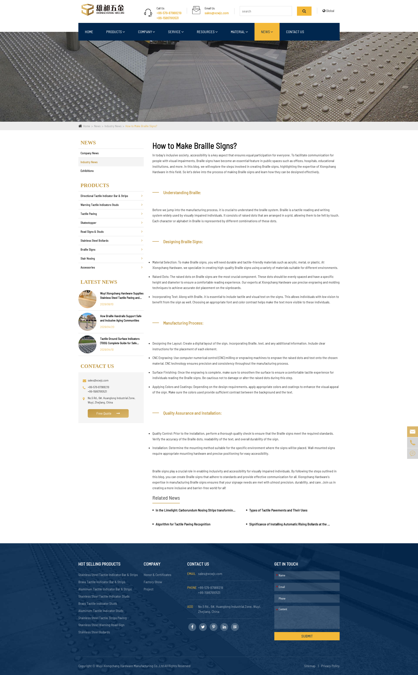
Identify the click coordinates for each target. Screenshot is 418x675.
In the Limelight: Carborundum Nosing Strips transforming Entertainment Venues (196, 510)
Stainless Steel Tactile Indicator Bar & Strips (108, 574)
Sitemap (309, 666)
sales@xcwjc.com (217, 13)
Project (148, 589)
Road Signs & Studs (92, 231)
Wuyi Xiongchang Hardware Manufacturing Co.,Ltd (130, 666)
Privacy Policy (330, 666)
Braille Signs (88, 249)
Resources (206, 31)
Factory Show (153, 582)
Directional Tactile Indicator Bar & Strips (104, 196)
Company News (90, 153)
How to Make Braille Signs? (141, 126)
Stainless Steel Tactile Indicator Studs (104, 596)
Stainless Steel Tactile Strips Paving (102, 618)
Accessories (88, 267)
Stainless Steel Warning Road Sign (101, 625)
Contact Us (295, 31)
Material (238, 31)
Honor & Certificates (157, 574)
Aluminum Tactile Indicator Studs (100, 610)
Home (89, 31)
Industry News (112, 126)
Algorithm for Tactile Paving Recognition (183, 524)
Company (145, 31)
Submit (307, 636)
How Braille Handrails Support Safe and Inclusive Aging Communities (121, 318)
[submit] (304, 11)
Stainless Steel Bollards (94, 240)
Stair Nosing (88, 258)
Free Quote (104, 413)
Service (174, 31)
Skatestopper (88, 222)
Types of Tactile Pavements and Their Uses (278, 510)
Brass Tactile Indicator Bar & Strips (101, 582)
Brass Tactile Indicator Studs (97, 603)
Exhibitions (87, 171)
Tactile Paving (89, 213)
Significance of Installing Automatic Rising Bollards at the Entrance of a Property (290, 524)
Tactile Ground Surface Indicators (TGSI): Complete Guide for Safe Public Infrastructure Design (120, 341)
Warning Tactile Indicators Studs (100, 205)
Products (114, 31)
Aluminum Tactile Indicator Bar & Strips (105, 589)
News (266, 31)
